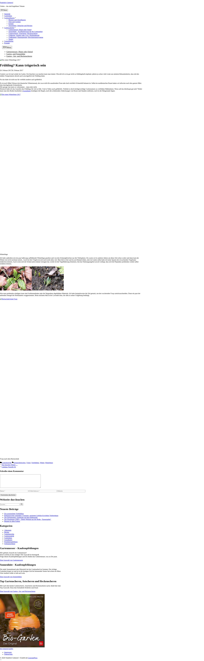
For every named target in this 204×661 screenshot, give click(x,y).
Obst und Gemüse (14, 22)
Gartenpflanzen (9, 18)
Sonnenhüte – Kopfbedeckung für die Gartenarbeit (25, 32)
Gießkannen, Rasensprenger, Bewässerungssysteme (25, 37)
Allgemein (7, 530)
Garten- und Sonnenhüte (15, 54)
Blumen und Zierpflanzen (17, 20)
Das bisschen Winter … (10, 465)
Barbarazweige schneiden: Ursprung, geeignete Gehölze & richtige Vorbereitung (31, 515)
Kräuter (11, 24)
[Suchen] (21, 504)
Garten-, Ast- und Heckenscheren (19, 56)
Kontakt (7, 43)
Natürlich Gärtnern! (6, 3)
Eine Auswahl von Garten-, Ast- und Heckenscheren (17, 591)
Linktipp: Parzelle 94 (9, 467)
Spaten (10, 39)
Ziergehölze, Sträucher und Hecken (20, 26)
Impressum (8, 652)
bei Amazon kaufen (6, 649)
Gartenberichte (7, 463)
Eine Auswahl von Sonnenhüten (11, 577)
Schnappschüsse (9, 544)
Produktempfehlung (11, 542)
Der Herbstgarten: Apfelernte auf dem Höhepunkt (21, 517)
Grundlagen (8, 540)
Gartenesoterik (9, 536)
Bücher (6, 532)
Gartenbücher (8, 41)
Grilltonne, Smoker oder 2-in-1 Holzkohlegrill (23, 35)
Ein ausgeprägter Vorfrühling (14, 514)
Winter (42, 463)
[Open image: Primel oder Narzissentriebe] (48, 290)
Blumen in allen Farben (12, 521)
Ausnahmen (27, 91)
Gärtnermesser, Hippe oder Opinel (19, 30)
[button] (1, 660)
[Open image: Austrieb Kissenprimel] (16, 290)
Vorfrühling (35, 463)
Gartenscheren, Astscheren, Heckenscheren (23, 33)
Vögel (28, 463)
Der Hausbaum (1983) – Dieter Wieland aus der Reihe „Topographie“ (27, 519)
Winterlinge (49, 463)
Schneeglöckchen (20, 463)
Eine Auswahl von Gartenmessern (11, 560)
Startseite (7, 14)
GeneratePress (32, 658)
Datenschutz (8, 654)
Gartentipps (8, 16)
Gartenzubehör (9, 28)
